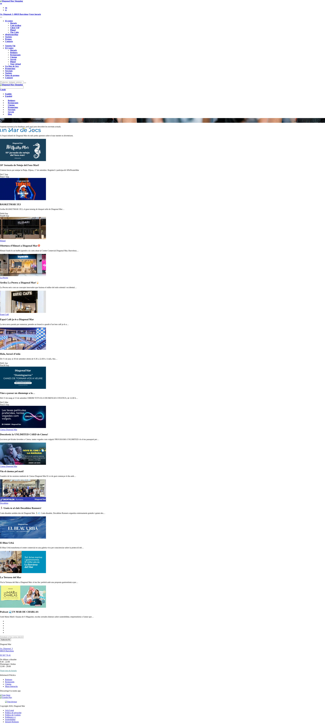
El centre (9, 21)
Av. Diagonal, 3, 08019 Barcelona (14, 14)
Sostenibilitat (10, 719)
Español (8, 96)
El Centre (9, 48)
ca (1, 3)
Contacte (9, 41)
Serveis (13, 59)
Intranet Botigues (12, 722)
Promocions (10, 68)
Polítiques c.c (10, 717)
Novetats (9, 71)
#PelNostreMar (11, 34)
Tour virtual (15, 64)
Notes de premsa (12, 75)
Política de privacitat (13, 713)
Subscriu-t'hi (5, 640)
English (8, 94)
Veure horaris (35, 14)
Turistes (8, 37)
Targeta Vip (10, 46)
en (6, 8)
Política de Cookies (13, 715)
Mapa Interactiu (11, 686)
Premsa (8, 39)
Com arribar (15, 25)
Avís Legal (9, 710)
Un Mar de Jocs (12, 66)
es (6, 10)
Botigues (14, 52)
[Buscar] (25, 82)
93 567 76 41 (5, 655)
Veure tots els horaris (8, 671)
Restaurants (15, 55)
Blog (10, 114)
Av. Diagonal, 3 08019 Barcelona (7, 650)
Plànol (13, 30)
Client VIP (14, 28)
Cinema (13, 57)
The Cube (14, 32)
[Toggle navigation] (1, 17)
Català (3, 90)
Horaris (13, 23)
